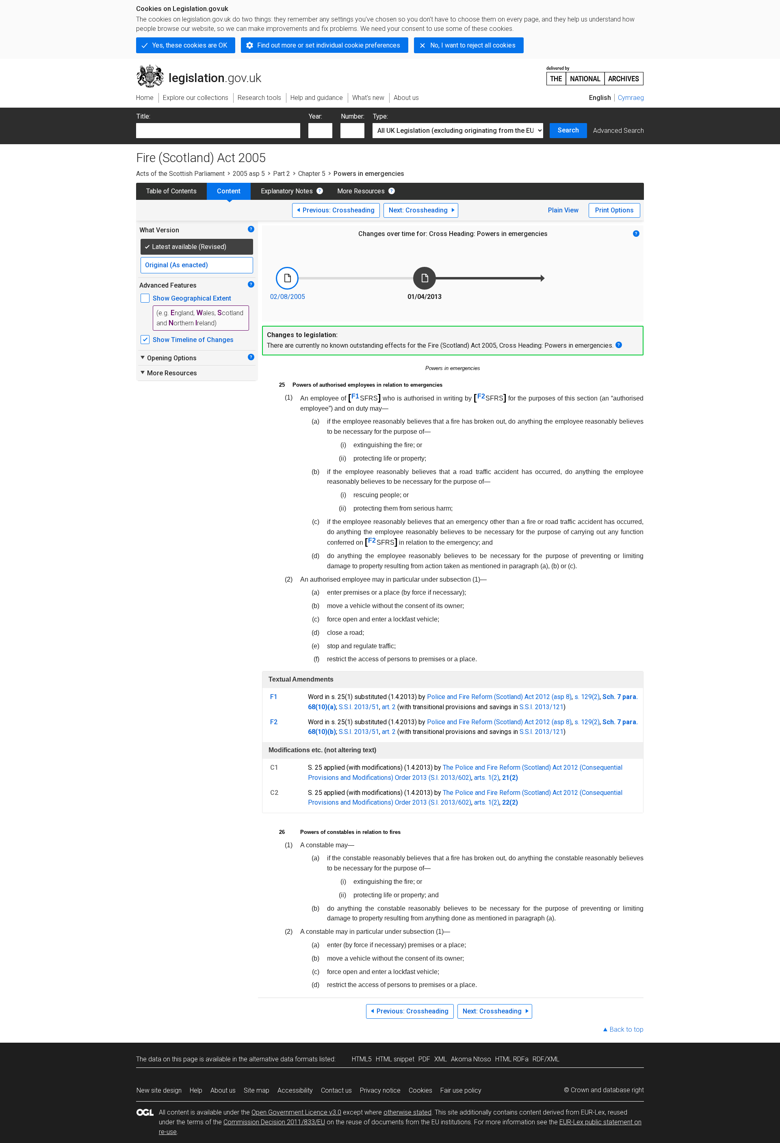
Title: (143, 116)
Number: (352, 116)
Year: (315, 116)
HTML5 (362, 1059)
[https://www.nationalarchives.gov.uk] (595, 72)
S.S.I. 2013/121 (541, 707)
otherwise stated (407, 1112)
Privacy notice (380, 1090)
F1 (355, 396)
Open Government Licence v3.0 (296, 1112)
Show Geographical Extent (192, 298)
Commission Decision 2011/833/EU (274, 1122)
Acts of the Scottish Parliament (180, 174)
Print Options (614, 210)
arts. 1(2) (486, 777)
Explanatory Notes (287, 191)
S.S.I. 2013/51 (359, 707)
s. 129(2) (587, 697)
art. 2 (389, 707)
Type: (380, 116)
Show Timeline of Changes (193, 340)
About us (223, 1090)
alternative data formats (283, 1059)
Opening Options (168, 358)
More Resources (361, 191)
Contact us (336, 1090)
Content (228, 191)
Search (568, 130)
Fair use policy (460, 1090)
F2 (481, 396)
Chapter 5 (311, 174)
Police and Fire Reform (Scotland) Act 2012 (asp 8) (499, 697)
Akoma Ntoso (471, 1059)
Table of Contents (171, 191)
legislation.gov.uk (203, 68)
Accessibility (295, 1090)
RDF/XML (546, 1059)
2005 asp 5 (249, 174)
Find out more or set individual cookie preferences (328, 45)
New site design (159, 1090)
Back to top (627, 1029)
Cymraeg (631, 98)
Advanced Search (618, 130)
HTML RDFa (512, 1059)
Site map (256, 1090)
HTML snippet (395, 1059)
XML (440, 1059)
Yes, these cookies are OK (189, 45)
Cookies (420, 1090)
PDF (424, 1059)
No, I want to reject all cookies (473, 45)
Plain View (563, 210)
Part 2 (281, 174)
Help (196, 1090)
